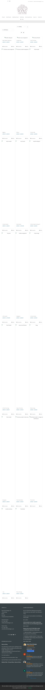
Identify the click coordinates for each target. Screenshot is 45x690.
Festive (17, 132)
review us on (30, 651)
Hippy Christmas (19, 408)
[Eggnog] (8, 89)
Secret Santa (18, 224)
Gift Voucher (5, 316)
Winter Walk (32, 132)
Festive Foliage (19, 591)
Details (13, 46)
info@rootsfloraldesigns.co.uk (38, 1)
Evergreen (4, 500)
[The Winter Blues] (22, 457)
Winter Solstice (5, 224)
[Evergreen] (8, 457)
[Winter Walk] (36, 89)
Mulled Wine (18, 40)
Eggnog (4, 132)
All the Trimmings (6, 408)
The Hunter (32, 500)
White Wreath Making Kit (35, 224)
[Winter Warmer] (36, 273)
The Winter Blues (19, 500)
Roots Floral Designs (32, 644)
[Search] (22, 19)
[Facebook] (8, 634)
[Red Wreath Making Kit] (8, 37)
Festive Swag (32, 408)
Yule (3, 591)
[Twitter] (11, 634)
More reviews (33, 678)
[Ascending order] (27, 27)
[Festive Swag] (36, 365)
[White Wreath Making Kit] (36, 181)
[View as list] (23, 32)
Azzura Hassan (30, 670)
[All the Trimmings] (8, 365)
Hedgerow (18, 316)
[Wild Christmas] (36, 37)
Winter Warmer (33, 316)
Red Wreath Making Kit (7, 40)
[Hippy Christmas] (22, 365)
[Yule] (8, 549)
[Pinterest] (15, 634)
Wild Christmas (33, 40)
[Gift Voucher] (8, 273)
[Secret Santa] (22, 181)
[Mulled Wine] (22, 37)
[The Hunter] (36, 457)
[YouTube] (13, 634)
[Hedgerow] (22, 273)
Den (27, 653)
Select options (5, 46)
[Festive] (22, 89)
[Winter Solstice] (8, 181)
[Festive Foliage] (22, 549)
